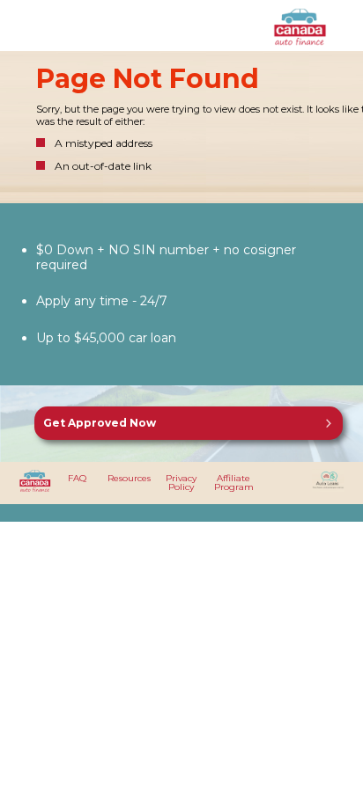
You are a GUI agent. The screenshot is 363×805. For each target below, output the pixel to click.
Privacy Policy (181, 482)
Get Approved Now (99, 422)
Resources (129, 478)
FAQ (77, 478)
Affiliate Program (234, 482)
